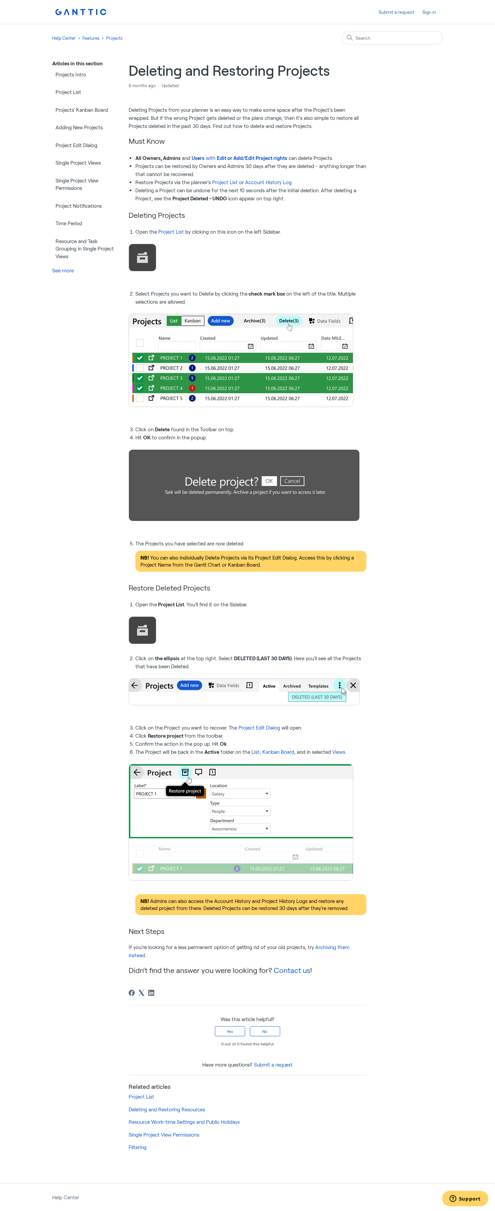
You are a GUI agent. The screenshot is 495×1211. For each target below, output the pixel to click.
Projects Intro (71, 74)
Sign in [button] (429, 12)
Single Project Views (78, 163)
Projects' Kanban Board (82, 110)
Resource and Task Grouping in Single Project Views (85, 248)
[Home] (80, 12)
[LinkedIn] (151, 993)
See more (63, 270)
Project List (68, 92)
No (264, 1031)
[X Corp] (141, 993)
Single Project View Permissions (77, 184)
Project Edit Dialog (76, 145)
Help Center (64, 38)
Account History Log (268, 182)
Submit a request (396, 12)
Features (90, 38)
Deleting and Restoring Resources (167, 1109)
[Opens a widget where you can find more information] (465, 1199)
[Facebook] (132, 993)
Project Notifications (79, 206)
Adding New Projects (79, 127)
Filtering (137, 1147)
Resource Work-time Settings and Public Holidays (184, 1122)
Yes (230, 1031)
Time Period (69, 223)
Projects (114, 38)
